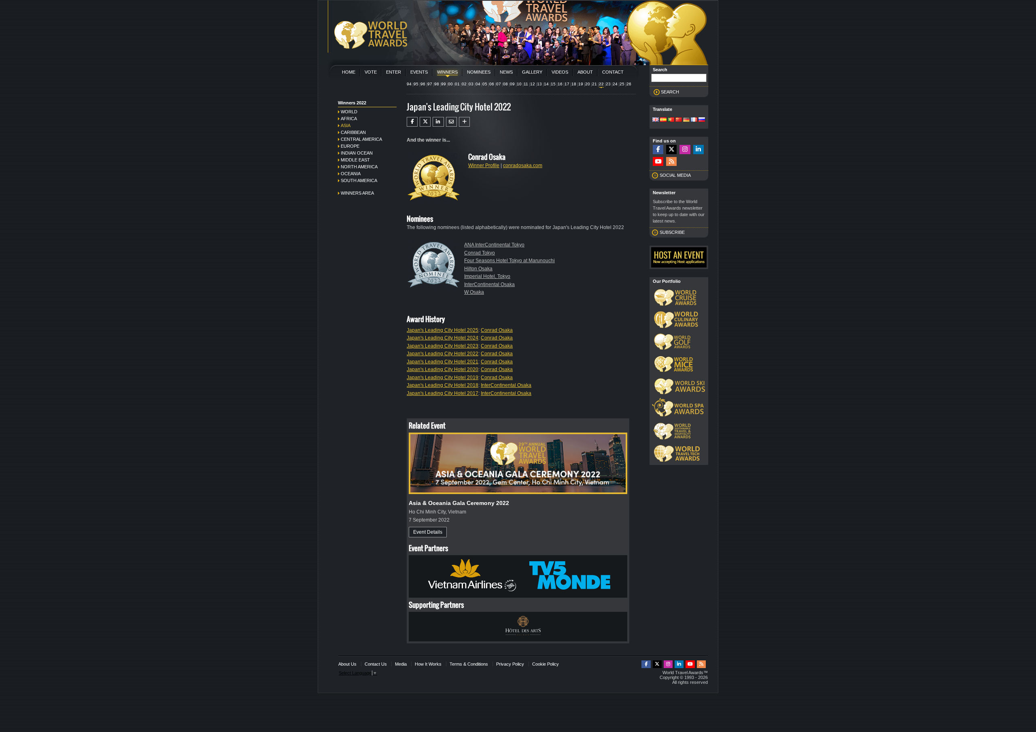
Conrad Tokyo (479, 253)
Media (401, 664)
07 (498, 84)
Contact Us (376, 664)
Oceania (351, 173)
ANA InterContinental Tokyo (494, 245)
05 (484, 84)
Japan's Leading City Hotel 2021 (442, 362)
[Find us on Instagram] (684, 149)
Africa (349, 118)
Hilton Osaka (478, 269)
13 (539, 84)
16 (560, 84)
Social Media (675, 175)
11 (526, 84)
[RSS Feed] (671, 161)
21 (594, 84)
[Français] (694, 120)
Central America (361, 139)
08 (505, 84)
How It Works (428, 664)
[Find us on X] (671, 149)
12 (532, 84)
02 (464, 84)
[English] (655, 120)
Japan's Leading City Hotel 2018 (442, 385)
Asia (345, 125)
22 (601, 84)
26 (628, 84)
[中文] (678, 120)
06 (491, 84)
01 (457, 84)
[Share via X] (425, 121)
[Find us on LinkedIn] (698, 149)
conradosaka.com (522, 165)
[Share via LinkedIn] (438, 121)
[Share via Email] (451, 121)
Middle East (355, 159)
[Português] (671, 120)
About (585, 72)
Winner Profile (483, 165)
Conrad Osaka (497, 330)
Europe (350, 146)
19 (580, 84)
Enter (393, 72)
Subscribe (672, 232)
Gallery (532, 72)
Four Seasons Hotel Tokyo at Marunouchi (509, 260)
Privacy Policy (510, 664)
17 (567, 84)
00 (450, 84)
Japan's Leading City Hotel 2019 (442, 377)
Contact (613, 72)
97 (429, 84)
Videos (560, 72)
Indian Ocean (357, 153)
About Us (347, 664)
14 (546, 84)
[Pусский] (701, 120)
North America (359, 166)
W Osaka (474, 292)
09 (512, 84)
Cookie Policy (545, 664)
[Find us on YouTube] (658, 161)
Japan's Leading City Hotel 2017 (442, 393)
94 (409, 84)
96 (422, 84)
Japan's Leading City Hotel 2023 (442, 346)
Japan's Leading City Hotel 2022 (442, 353)
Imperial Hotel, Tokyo (487, 276)
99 (443, 84)
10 (519, 84)
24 (615, 84)
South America (359, 180)
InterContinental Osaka (489, 284)
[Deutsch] (686, 120)
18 (573, 84)
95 (416, 84)
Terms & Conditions (469, 664)
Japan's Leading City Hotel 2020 (442, 369)
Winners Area (357, 193)
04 (478, 84)
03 (471, 84)
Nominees (478, 72)
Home (348, 72)
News (506, 72)
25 (622, 84)
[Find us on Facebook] (658, 149)
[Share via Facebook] (412, 121)
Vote (371, 72)
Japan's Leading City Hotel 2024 (442, 338)
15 (553, 84)
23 (608, 84)
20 (587, 84)
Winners (447, 72)
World (349, 111)
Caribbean (353, 132)
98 (436, 84)
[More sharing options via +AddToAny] (464, 121)
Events (419, 72)
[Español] (663, 120)
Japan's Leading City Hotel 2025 (442, 330)
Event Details (427, 532)
